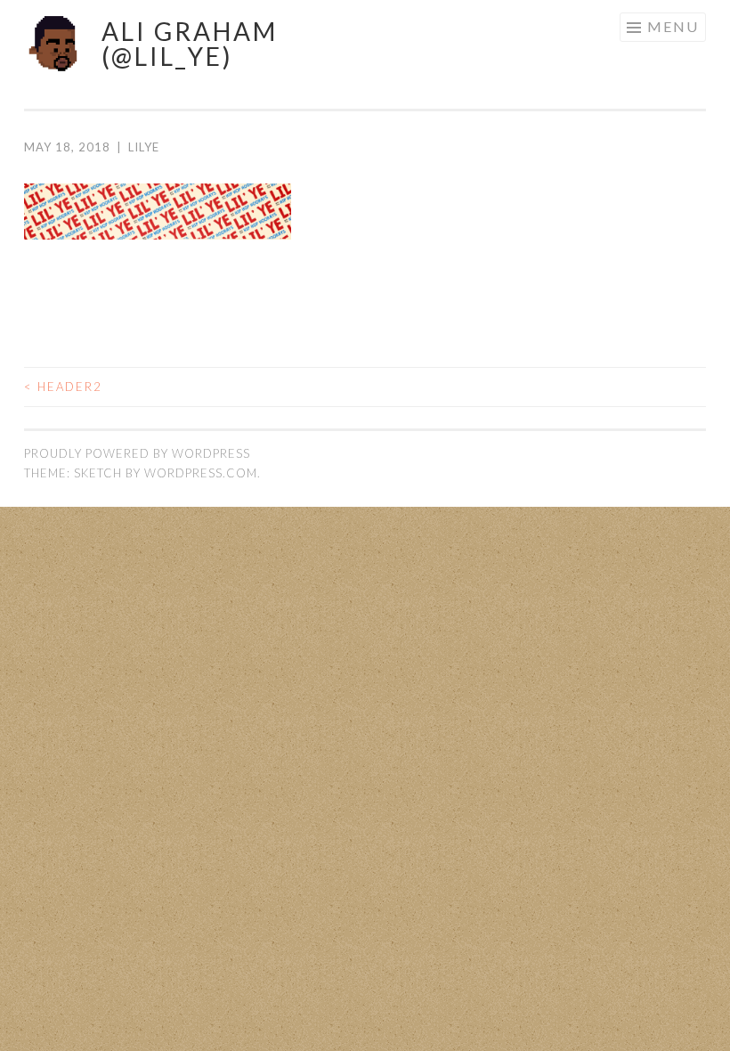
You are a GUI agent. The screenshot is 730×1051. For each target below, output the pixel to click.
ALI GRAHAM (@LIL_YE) (189, 43)
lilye (143, 147)
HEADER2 (63, 386)
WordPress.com (200, 473)
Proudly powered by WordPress (137, 453)
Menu (673, 26)
